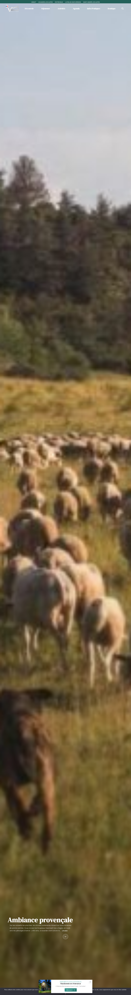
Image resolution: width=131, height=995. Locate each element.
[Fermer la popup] (105, 477)
